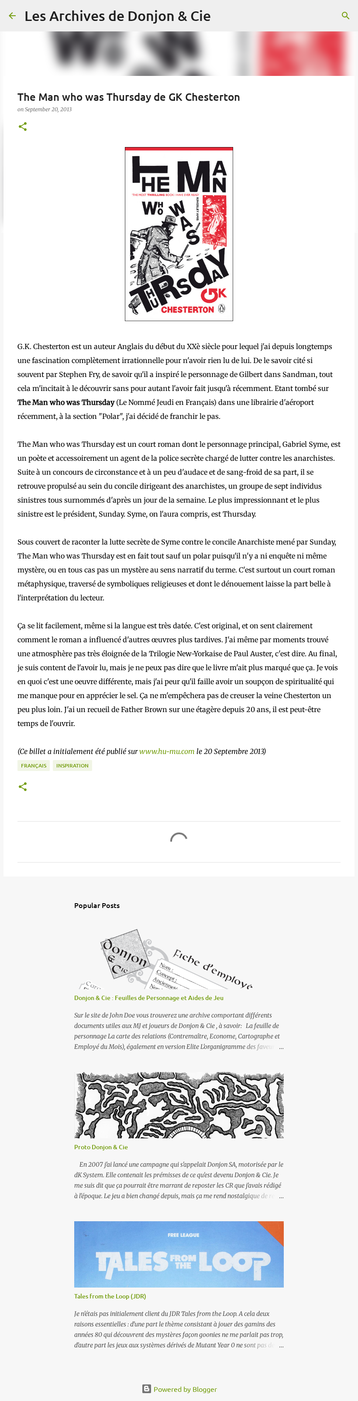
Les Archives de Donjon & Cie (117, 15)
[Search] (223, 15)
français (33, 765)
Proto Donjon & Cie (101, 1147)
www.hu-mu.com (167, 751)
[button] (22, 127)
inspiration (72, 765)
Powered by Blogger (184, 1388)
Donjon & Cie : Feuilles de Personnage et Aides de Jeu (149, 997)
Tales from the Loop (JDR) (110, 1296)
